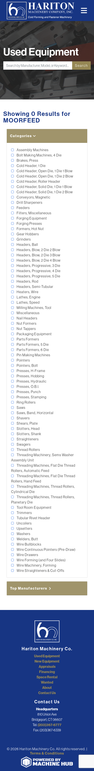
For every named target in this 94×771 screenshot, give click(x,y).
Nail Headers (26, 318)
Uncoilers (24, 523)
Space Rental (47, 677)
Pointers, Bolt (27, 365)
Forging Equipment (31, 218)
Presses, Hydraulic (31, 381)
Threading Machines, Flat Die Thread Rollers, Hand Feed (43, 478)
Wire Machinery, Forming (36, 565)
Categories (21, 136)
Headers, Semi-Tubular (34, 286)
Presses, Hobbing (30, 376)
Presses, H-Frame (30, 371)
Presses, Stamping (31, 397)
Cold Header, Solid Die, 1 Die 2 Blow (44, 192)
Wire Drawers (27, 555)
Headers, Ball (27, 244)
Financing (47, 672)
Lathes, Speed (28, 302)
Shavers (23, 418)
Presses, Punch (28, 392)
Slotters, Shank (28, 434)
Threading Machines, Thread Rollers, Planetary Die (43, 499)
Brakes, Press (27, 160)
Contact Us (47, 693)
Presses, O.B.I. (27, 386)
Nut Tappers (26, 328)
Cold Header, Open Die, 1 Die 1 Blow (44, 171)
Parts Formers (27, 339)
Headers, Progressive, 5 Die (38, 276)
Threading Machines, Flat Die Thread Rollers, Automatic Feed (43, 468)
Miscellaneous (28, 313)
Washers (23, 534)
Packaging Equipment (34, 334)
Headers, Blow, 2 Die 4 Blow (38, 260)
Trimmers (24, 512)
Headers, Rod (27, 281)
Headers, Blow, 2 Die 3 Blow (38, 255)
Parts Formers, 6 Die (32, 349)
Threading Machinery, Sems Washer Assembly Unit (42, 457)
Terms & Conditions (47, 753)
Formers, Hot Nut (30, 229)
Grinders (23, 239)
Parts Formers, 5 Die (32, 344)
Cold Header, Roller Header (38, 181)
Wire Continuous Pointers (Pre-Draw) (46, 549)
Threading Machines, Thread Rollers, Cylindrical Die (43, 489)
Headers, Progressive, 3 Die (38, 265)
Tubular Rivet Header (33, 518)
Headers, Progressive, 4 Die (38, 271)
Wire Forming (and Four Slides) (41, 560)
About (47, 687)
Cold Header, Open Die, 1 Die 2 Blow (44, 176)
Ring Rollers (26, 402)
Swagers (23, 444)
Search (81, 65)
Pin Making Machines (33, 355)
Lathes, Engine (28, 297)
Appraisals (47, 666)
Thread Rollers (28, 449)
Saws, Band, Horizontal (35, 413)
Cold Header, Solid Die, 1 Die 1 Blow (44, 186)
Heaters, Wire (27, 292)
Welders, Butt (27, 539)
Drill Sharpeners (29, 202)
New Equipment (47, 661)
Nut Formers (26, 323)
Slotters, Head (28, 428)
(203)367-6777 (49, 725)
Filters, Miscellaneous (33, 213)
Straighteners (27, 439)
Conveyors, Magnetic (33, 197)
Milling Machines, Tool (33, 307)
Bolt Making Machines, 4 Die (39, 155)
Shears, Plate (27, 423)
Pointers (23, 360)
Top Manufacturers (29, 588)
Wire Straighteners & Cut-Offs (40, 570)
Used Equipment (47, 656)
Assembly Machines (32, 150)
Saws (20, 407)
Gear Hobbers (27, 234)
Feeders (23, 208)
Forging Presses (29, 223)
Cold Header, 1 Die (31, 165)
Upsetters (24, 528)
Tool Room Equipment (34, 507)
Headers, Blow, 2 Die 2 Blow (38, 250)
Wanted (47, 682)
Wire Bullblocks (28, 544)
